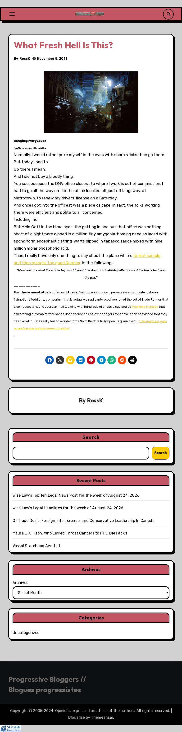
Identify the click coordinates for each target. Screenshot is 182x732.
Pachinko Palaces (145, 306)
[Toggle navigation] (12, 14)
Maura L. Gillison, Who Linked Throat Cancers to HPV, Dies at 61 (70, 533)
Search (91, 437)
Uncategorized (26, 632)
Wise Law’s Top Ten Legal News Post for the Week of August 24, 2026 (76, 495)
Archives (20, 582)
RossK (24, 59)
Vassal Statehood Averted (36, 546)
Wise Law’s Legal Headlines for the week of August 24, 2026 (68, 508)
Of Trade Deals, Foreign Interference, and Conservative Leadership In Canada (84, 520)
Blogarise (76, 717)
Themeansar (102, 717)
